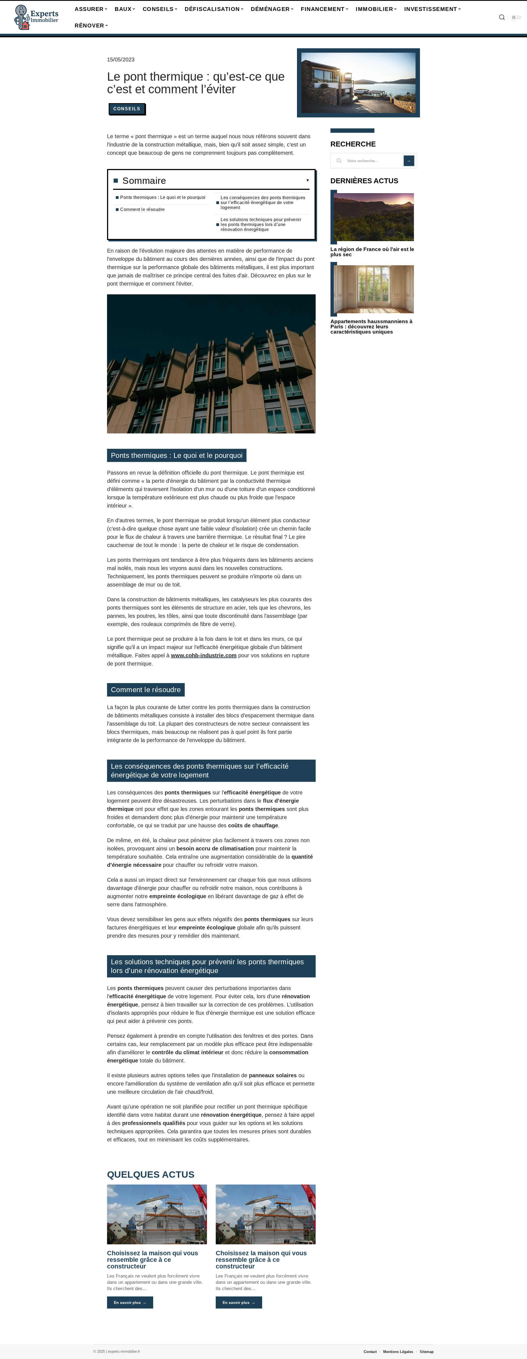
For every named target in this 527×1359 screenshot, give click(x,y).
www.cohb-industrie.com (204, 655)
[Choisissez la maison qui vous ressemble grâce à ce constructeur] (157, 1214)
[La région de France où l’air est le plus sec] (374, 217)
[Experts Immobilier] (36, 17)
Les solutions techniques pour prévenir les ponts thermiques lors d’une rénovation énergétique (261, 224)
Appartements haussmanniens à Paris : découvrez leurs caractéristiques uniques (371, 326)
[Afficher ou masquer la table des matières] (238, 180)
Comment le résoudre (142, 209)
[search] (502, 17)
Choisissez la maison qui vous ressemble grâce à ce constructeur (152, 1260)
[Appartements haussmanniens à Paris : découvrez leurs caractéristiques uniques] (374, 289)
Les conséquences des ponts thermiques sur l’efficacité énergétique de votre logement (263, 202)
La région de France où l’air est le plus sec (372, 251)
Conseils (127, 108)
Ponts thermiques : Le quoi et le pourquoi (163, 197)
